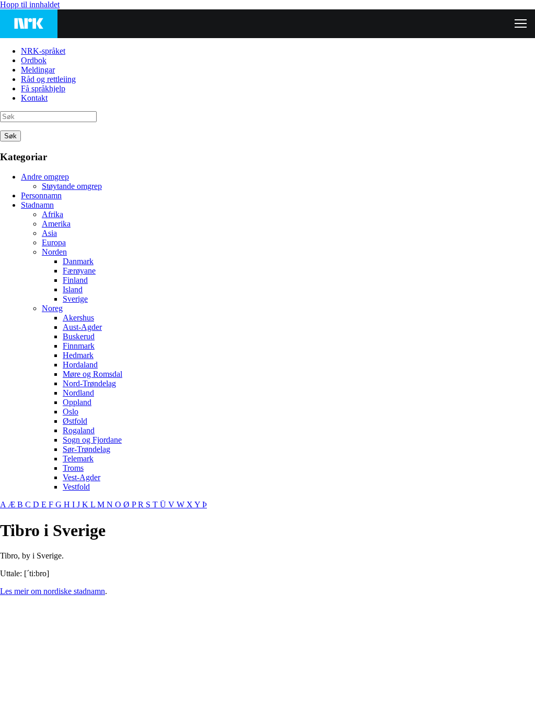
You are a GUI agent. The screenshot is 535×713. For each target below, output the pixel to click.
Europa (54, 242)
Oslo (70, 411)
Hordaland (80, 364)
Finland (75, 280)
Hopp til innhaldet (30, 4)
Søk (10, 136)
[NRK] (28, 23)
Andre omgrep (45, 176)
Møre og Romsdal (92, 374)
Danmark (78, 261)
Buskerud (79, 336)
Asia (49, 233)
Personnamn (41, 195)
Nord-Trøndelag (89, 383)
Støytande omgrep (72, 186)
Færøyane (79, 270)
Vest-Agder (81, 477)
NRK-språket (43, 50)
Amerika (56, 223)
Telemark (78, 458)
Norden (54, 251)
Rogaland (79, 430)
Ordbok (33, 60)
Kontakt (34, 97)
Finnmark (79, 345)
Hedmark (78, 355)
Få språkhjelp (43, 88)
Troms (73, 468)
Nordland (78, 392)
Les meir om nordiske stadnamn (52, 591)
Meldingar (38, 69)
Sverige (75, 298)
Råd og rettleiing (48, 79)
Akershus (78, 317)
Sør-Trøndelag (86, 449)
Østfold (75, 421)
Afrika (52, 214)
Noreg (52, 308)
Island (73, 289)
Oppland (77, 402)
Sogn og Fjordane (92, 439)
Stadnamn (37, 204)
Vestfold (76, 486)
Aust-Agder (82, 327)
